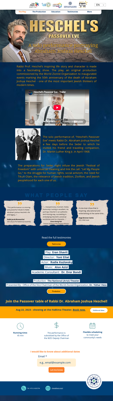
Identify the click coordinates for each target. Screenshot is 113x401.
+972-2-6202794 (35, 388)
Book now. (79, 309)
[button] (39, 11)
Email (41, 356)
